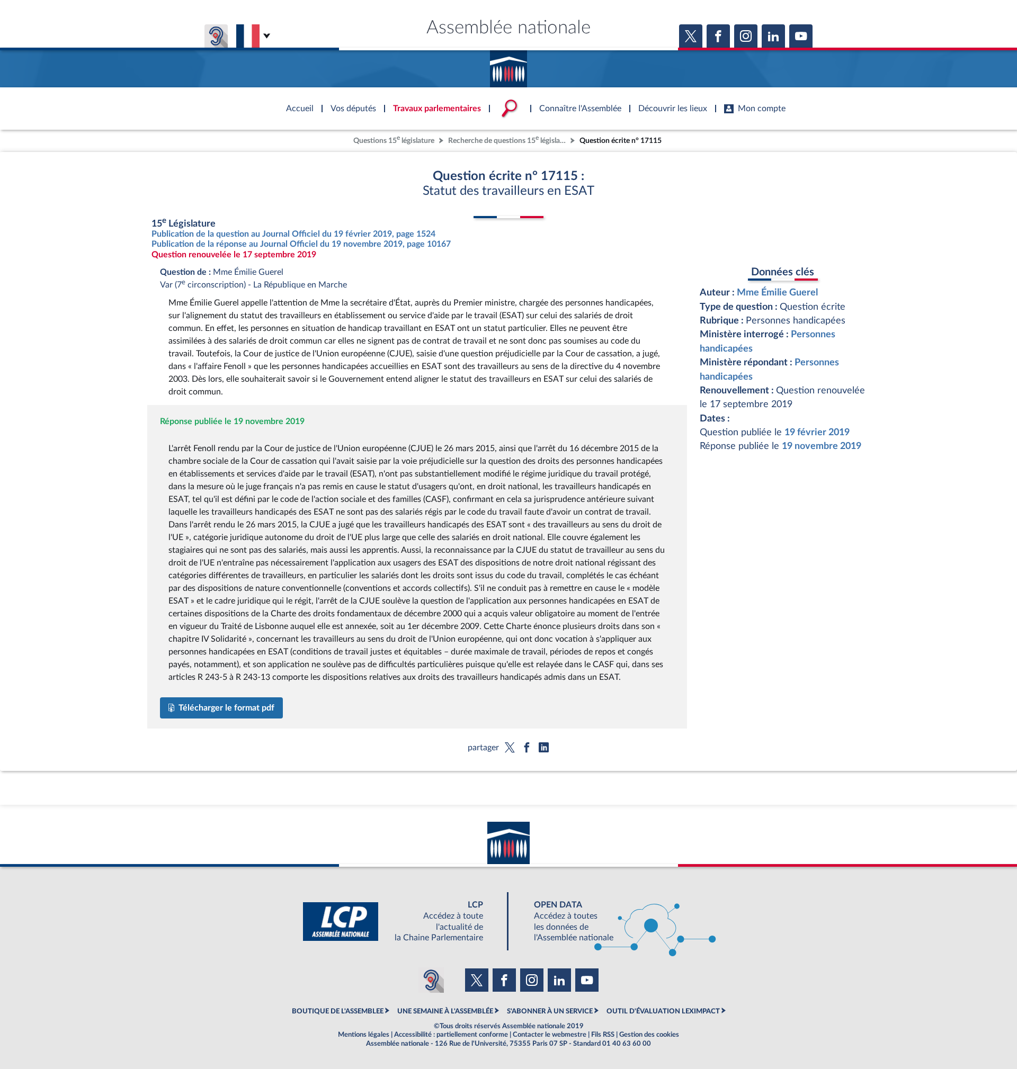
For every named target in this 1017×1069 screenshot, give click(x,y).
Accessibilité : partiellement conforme (451, 1034)
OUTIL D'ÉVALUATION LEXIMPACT (663, 1011)
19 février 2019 (817, 432)
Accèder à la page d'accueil (508, 65)
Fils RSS (602, 1034)
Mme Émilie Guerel (777, 292)
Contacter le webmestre (549, 1034)
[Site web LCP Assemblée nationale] (401, 921)
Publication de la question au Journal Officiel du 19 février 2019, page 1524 (293, 234)
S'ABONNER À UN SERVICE (550, 1011)
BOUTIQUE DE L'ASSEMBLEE (337, 1011)
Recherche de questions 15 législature (508, 139)
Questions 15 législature (393, 139)
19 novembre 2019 (821, 446)
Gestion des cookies (649, 1034)
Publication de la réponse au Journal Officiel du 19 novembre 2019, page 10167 (301, 244)
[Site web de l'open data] (615, 921)
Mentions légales (363, 1034)
